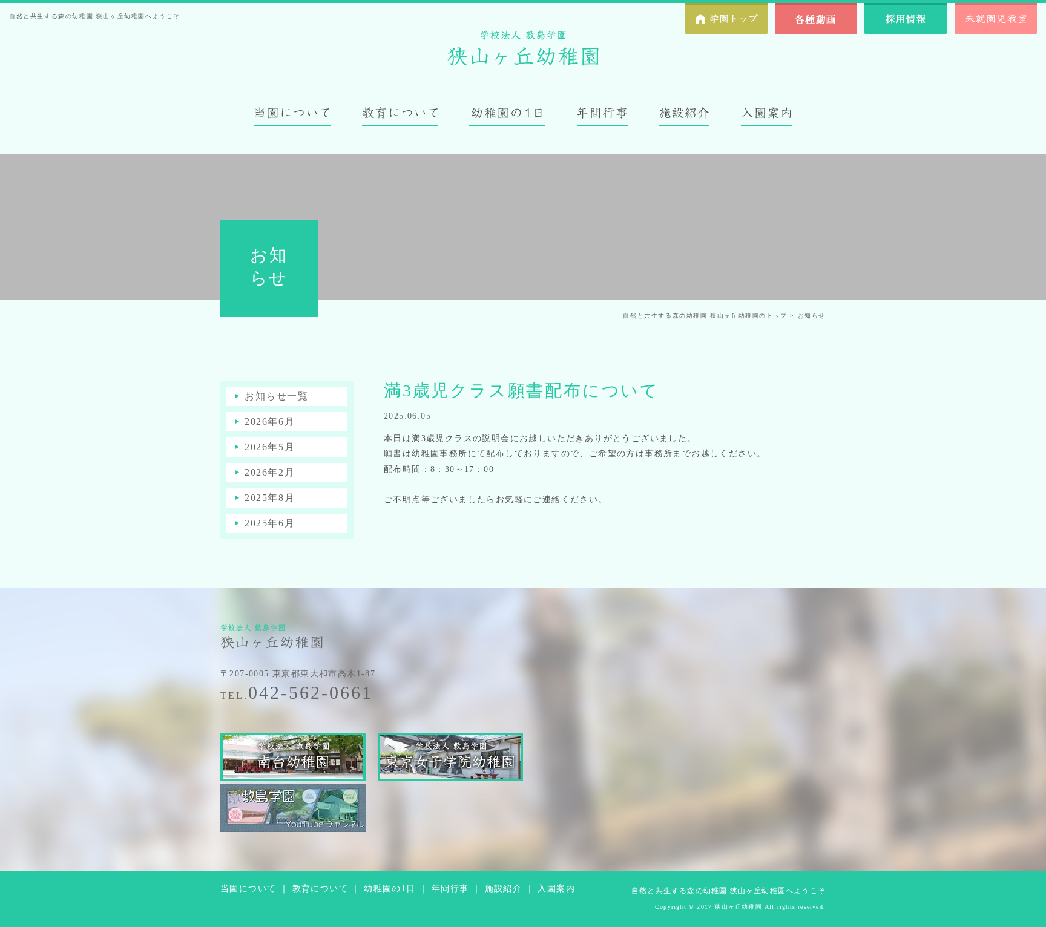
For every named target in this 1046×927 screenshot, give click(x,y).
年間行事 (450, 888)
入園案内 (556, 888)
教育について (320, 888)
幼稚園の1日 (389, 888)
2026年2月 (270, 472)
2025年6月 (270, 523)
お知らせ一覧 (277, 396)
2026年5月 (270, 447)
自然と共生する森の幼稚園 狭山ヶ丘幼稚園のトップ (705, 315)
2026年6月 (270, 421)
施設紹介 (503, 888)
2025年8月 (270, 498)
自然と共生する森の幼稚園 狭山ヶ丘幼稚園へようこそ (728, 890)
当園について (248, 888)
